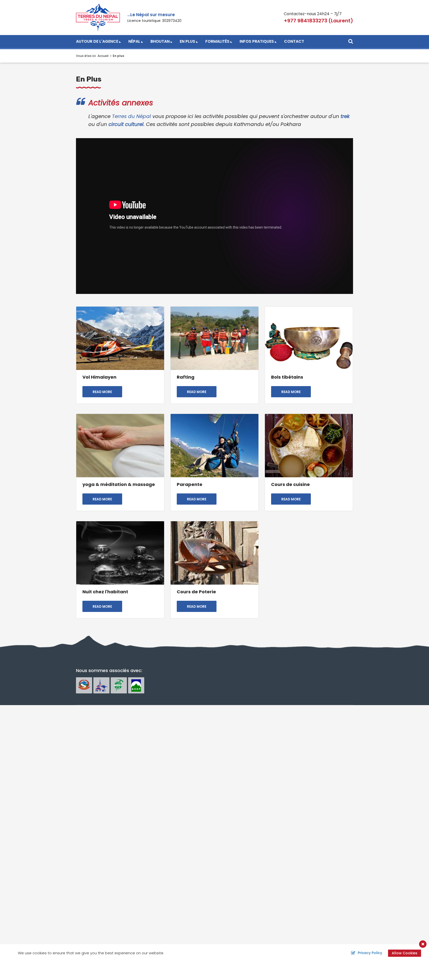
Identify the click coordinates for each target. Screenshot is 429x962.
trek (345, 116)
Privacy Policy (370, 952)
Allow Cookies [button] (404, 953)
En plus (187, 41)
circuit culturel (125, 124)
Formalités (217, 41)
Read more (102, 392)
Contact (294, 41)
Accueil (103, 56)
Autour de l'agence (97, 41)
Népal (134, 41)
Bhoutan (160, 41)
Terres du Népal (131, 116)
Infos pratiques (257, 41)
